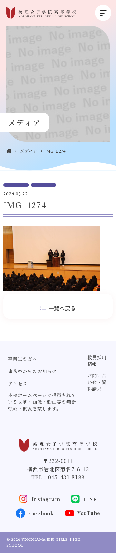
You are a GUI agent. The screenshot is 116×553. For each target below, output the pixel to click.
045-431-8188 (66, 477)
